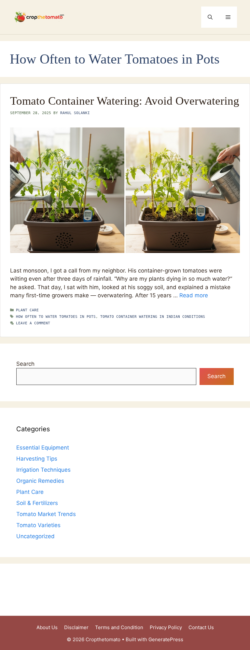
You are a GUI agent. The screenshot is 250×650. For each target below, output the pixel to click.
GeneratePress (165, 639)
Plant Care (27, 310)
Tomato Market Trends (46, 514)
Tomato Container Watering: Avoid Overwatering (124, 101)
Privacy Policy (166, 627)
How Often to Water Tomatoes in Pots (56, 317)
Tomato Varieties (38, 525)
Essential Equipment (42, 447)
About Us (47, 627)
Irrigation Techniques (43, 469)
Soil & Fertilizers (37, 503)
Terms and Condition (119, 627)
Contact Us (201, 627)
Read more (193, 295)
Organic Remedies (40, 481)
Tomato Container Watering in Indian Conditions (152, 317)
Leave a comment (33, 323)
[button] (210, 17)
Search (25, 364)
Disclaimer (76, 627)
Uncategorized (35, 536)
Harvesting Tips (36, 458)
